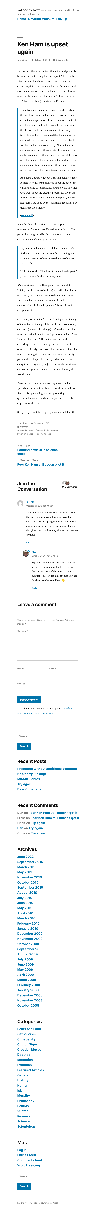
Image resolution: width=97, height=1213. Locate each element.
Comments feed (29, 1160)
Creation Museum (41, 19)
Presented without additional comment (47, 769)
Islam (21, 1090)
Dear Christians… (30, 789)
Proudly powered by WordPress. (48, 1203)
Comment (22, 631)
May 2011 (24, 872)
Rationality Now (28, 10)
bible (46, 430)
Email (52, 669)
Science (47, 434)
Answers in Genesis (34, 430)
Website (21, 684)
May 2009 (25, 969)
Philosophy (25, 1101)
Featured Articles (30, 1070)
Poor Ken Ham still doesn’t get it (53, 813)
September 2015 (30, 862)
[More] (65, 19)
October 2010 (28, 882)
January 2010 (27, 928)
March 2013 (26, 867)
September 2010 (30, 887)
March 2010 (26, 918)
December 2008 (29, 995)
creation (54, 430)
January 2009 (28, 990)
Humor (22, 1085)
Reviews (23, 1116)
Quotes (22, 1111)
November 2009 (29, 939)
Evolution (21, 434)
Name (20, 669)
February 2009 (28, 985)
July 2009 (25, 959)
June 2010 (25, 903)
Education (25, 1060)
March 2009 (26, 980)
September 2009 (30, 949)
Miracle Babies (28, 779)
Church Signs (27, 1044)
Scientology (26, 1126)
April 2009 (25, 975)
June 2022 (25, 857)
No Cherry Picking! (31, 774)
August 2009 (27, 954)
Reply (29, 542)
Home (21, 19)
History (39, 434)
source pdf (27, 215)
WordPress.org (28, 1165)
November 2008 (29, 1000)
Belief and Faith (29, 1029)
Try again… (25, 784)
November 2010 (29, 877)
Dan (20, 828)
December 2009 (29, 933)
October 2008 (28, 1005)
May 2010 (24, 908)
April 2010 (25, 913)
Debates (23, 1055)
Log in (22, 1150)
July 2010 (24, 898)
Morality (23, 1096)
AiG (22, 430)
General (24, 427)
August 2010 (27, 892)
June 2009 (25, 964)
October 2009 (28, 944)
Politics (23, 1106)
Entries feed (26, 1155)
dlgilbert (24, 60)
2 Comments (62, 60)
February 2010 (28, 923)
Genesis (30, 434)
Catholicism (26, 1034)
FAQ (59, 19)
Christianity (26, 1039)
